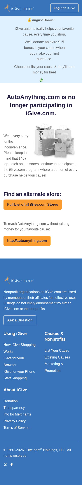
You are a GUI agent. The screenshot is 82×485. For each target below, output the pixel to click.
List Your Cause (57, 350)
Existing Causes (57, 357)
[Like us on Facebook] (11, 465)
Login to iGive (64, 8)
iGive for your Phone (19, 371)
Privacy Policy (14, 421)
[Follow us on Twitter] (5, 465)
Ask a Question (20, 320)
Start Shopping (15, 378)
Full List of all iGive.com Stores (32, 204)
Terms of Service (16, 428)
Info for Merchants (17, 414)
